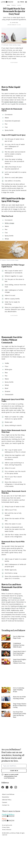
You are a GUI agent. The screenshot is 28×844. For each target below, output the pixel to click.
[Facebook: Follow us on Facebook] (2, 787)
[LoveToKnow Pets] (8, 819)
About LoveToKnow (8, 794)
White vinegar (9, 223)
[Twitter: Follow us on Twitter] (7, 787)
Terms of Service (6, 829)
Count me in (14, 770)
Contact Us (5, 805)
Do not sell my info (7, 825)
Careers (4, 802)
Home (8, 5)
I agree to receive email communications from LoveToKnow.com (11, 776)
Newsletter (5, 797)
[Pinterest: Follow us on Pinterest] (11, 787)
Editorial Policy (6, 800)
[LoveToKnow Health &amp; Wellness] (8, 815)
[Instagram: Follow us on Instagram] (15, 787)
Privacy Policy (6, 827)
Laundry (19, 5)
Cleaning (13, 5)
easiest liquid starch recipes (13, 102)
